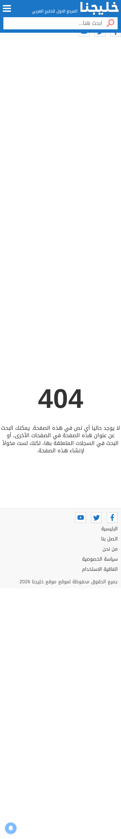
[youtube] (80, 517)
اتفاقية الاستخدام (100, 569)
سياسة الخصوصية (100, 559)
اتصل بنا (109, 539)
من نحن (110, 549)
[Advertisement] (60, 137)
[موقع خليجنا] (99, 8)
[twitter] (96, 517)
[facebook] (112, 517)
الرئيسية (109, 529)
